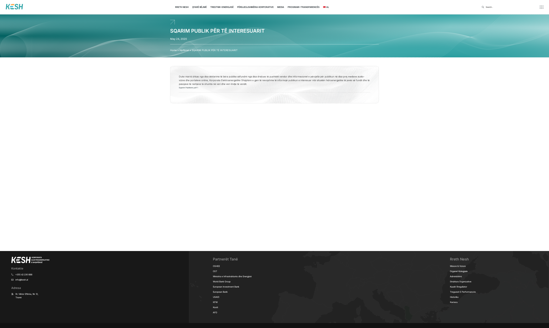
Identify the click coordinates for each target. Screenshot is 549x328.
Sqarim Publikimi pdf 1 (188, 88)
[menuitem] (326, 7)
